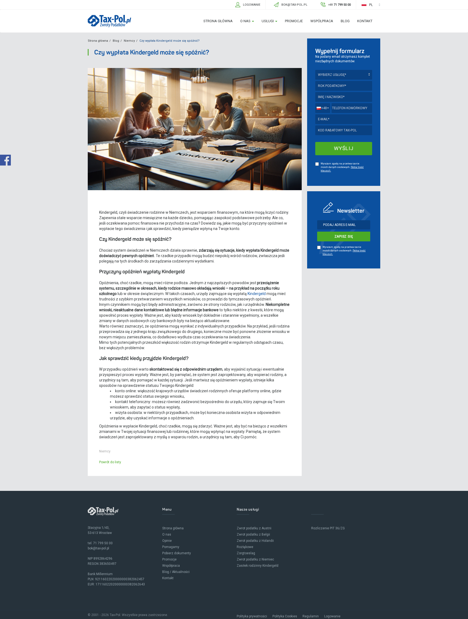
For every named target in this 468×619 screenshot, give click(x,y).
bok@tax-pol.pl (98, 548)
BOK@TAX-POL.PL (294, 5)
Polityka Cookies (284, 616)
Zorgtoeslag (246, 553)
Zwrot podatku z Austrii (254, 528)
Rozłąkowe (245, 547)
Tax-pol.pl (109, 21)
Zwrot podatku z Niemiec (255, 559)
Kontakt (364, 21)
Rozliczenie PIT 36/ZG (328, 528)
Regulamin (311, 616)
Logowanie (332, 616)
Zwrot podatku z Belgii (253, 534)
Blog (345, 21)
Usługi (268, 21)
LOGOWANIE (251, 5)
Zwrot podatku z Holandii (255, 541)
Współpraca (321, 21)
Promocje (294, 21)
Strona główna (218, 21)
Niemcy (129, 41)
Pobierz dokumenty (176, 553)
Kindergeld (257, 293)
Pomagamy (170, 547)
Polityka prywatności (252, 616)
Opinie (167, 541)
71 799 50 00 (103, 543)
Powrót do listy (110, 462)
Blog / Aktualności (176, 572)
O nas (245, 21)
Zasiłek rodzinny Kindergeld (257, 566)
